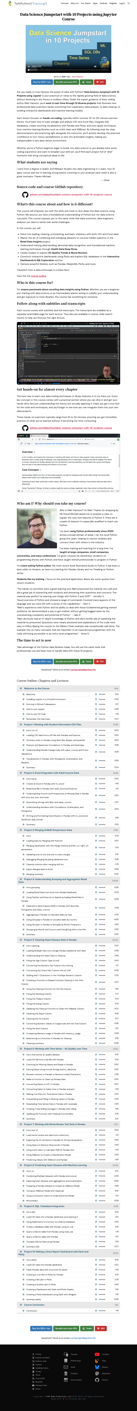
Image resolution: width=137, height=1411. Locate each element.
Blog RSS (39, 1382)
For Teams (85, 3)
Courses (64, 3)
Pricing (38, 1354)
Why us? (75, 3)
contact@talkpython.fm (83, 669)
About (37, 1389)
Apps (95, 3)
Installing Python (41, 1368)
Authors (38, 1364)
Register (113, 3)
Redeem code (40, 1361)
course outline (38, 275)
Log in (122, 3)
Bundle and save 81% (66, 82)
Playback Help (41, 1385)
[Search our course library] (128, 3)
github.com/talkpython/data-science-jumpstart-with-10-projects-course (70, 194)
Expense (42, 1358)
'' (30, 3)
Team (88, 82)
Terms (37, 1375)
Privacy (38, 1371)
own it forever (77, 77)
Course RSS (40, 1378)
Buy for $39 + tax (42, 82)
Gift (102, 82)
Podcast (103, 3)
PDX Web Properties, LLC (59, 1396)
